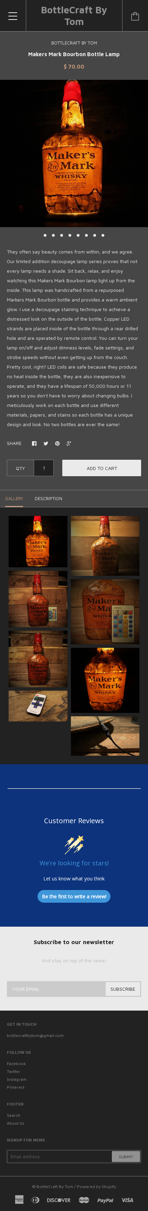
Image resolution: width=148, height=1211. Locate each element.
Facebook (16, 1063)
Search (13, 1115)
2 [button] (53, 235)
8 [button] (103, 235)
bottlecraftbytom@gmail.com (35, 1035)
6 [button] (86, 235)
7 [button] (94, 235)
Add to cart (102, 468)
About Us (15, 1123)
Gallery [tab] (14, 498)
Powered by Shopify (96, 1186)
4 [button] (69, 235)
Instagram (17, 1079)
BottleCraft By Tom (74, 15)
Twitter (13, 1071)
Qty (20, 468)
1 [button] (45, 235)
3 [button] (61, 235)
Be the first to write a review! (74, 896)
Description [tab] (48, 498)
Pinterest (15, 1087)
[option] (74, 153)
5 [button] (78, 235)
